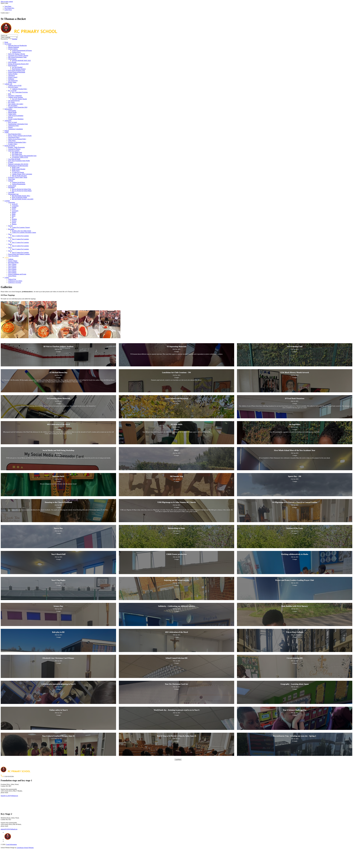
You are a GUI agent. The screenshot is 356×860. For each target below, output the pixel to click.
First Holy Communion (15, 95)
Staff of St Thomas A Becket (16, 54)
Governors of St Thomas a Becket (18, 55)
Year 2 (10, 237)
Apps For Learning (13, 150)
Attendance (11, 75)
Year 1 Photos (12, 264)
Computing (15, 206)
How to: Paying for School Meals (22, 190)
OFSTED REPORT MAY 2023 (21, 60)
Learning (7, 201)
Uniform (10, 180)
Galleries (10, 259)
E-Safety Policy (12, 144)
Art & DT (15, 204)
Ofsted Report (12, 59)
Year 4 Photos (12, 269)
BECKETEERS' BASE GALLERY (22, 199)
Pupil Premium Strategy (19, 69)
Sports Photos (12, 276)
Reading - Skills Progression (16, 147)
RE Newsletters (12, 105)
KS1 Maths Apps (17, 152)
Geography (15, 211)
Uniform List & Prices (18, 182)
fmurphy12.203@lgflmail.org (9, 795)
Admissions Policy (13, 125)
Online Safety (12, 114)
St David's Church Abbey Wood (17, 177)
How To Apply (12, 122)
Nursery (10, 127)
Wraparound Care (13, 194)
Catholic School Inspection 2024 (17, 107)
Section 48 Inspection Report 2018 (18, 64)
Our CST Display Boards (19, 99)
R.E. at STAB (12, 90)
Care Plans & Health (14, 159)
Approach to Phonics (14, 149)
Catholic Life (8, 84)
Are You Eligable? (17, 67)
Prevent (10, 117)
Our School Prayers (14, 100)
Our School (7, 44)
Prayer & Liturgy (13, 87)
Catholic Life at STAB (14, 85)
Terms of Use (12, 279)
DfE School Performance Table (17, 57)
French (14, 222)
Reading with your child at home (21, 231)
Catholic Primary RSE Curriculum (22, 174)
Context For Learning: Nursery (21, 227)
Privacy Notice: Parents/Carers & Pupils (20, 135)
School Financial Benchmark (16, 72)
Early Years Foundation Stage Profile (19, 160)
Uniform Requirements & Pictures (22, 50)
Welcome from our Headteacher (17, 45)
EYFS (14, 209)
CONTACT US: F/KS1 (15, 281)
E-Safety (10, 162)
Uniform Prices (16, 52)
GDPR (6, 132)
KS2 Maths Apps (17, 154)
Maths (13, 214)
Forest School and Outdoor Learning (19, 254)
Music (13, 216)
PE (13, 217)
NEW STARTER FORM (19, 197)
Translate (14, 39)
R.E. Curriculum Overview (20, 92)
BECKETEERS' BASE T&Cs (21, 195)
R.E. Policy (11, 102)
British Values (12, 82)
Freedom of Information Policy (17, 142)
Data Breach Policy (14, 137)
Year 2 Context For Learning (20, 239)
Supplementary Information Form (18, 124)
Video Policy (12, 140)
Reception (11, 229)
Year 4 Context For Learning (20, 246)
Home (6, 42)
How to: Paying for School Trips (21, 189)
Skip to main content (7, 1)
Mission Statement (13, 47)
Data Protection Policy (14, 134)
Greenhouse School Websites (25, 847)
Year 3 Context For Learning (20, 242)
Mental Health (12, 112)
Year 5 (10, 247)
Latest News (8, 9)
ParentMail (11, 187)
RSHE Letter (16, 167)
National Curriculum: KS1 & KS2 (18, 164)
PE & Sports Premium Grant (16, 70)
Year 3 (10, 241)
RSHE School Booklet (18, 169)
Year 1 (10, 234)
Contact (6, 277)
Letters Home (12, 185)
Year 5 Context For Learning (20, 249)
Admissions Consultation (15, 129)
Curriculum (11, 202)
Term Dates (7, 6)
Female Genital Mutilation (15, 119)
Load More (178, 759)
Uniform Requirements (18, 184)
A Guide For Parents (18, 172)
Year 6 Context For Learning (20, 252)
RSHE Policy (16, 170)
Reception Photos (13, 262)
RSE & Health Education (19, 175)
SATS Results (12, 62)
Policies (6, 130)
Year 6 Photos (12, 272)
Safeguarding (8, 109)
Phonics (14, 224)
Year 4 (10, 244)
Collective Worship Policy (19, 89)
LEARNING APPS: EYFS (20, 157)
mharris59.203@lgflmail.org (9, 829)
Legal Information (11, 844)
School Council (12, 77)
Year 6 (10, 251)
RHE (9, 94)
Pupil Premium (12, 65)
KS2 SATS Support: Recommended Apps (24, 155)
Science (14, 221)
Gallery (6, 257)
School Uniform (13, 49)
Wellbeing (11, 79)
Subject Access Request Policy (17, 139)
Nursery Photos (12, 261)
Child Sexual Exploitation (15, 115)
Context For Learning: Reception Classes (24, 232)
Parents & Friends (9, 145)
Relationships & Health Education (18, 165)
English (14, 207)
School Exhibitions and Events (17, 274)
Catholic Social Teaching (15, 97)
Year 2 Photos (12, 266)
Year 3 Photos (12, 267)
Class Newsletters (13, 256)
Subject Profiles (12, 74)
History (14, 212)
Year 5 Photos (12, 271)
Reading (14, 219)
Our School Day (9, 8)
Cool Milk (11, 192)
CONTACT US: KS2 (14, 282)
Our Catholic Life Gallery (15, 104)
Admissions (7, 120)
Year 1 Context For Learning (20, 236)
